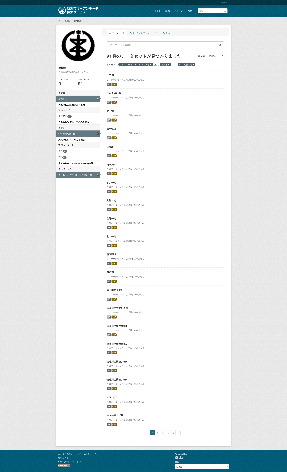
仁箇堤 (110, 146)
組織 (167, 10)
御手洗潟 (111, 128)
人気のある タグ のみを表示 (71, 139)
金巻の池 (111, 218)
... (168, 432)
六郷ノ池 (111, 200)
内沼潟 (110, 272)
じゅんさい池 (114, 93)
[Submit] (224, 10)
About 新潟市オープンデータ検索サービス (78, 454)
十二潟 (110, 75)
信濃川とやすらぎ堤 (117, 308)
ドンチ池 (111, 182)
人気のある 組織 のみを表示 (71, 104)
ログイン (223, 2)
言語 (177, 461)
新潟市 (78, 21)
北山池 (110, 111)
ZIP (108, 84)
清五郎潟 (111, 254)
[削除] (151, 64)
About (190, 10)
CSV (114, 84)
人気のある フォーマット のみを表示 (75, 163)
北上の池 (111, 236)
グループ (178, 10)
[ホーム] (59, 21)
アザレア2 (112, 397)
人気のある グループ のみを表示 (73, 121)
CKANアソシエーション (69, 461)
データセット (154, 10)
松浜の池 (111, 164)
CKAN (180, 457)
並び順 (201, 55)
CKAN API (63, 457)
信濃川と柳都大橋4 (117, 379)
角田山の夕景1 (114, 290)
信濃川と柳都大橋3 (117, 361)
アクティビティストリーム (145, 33)
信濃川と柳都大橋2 (117, 343)
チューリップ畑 (115, 415)
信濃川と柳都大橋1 (117, 325)
